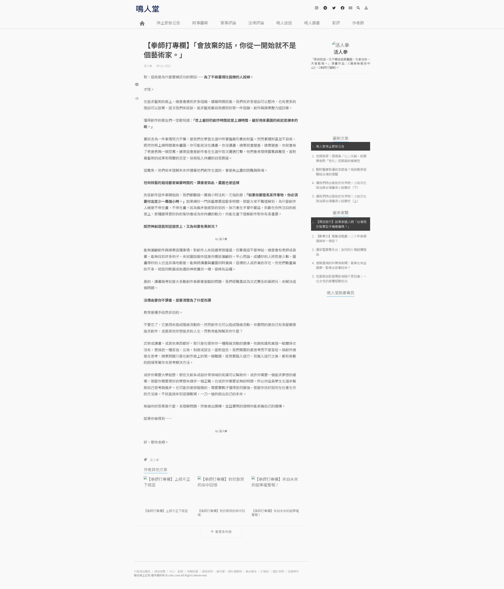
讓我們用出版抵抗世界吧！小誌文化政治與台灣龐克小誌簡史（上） (341, 198)
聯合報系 (251, 571)
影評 (336, 23)
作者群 (358, 23)
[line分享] (137, 84)
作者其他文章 (155, 469)
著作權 (220, 571)
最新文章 (340, 138)
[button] (137, 98)
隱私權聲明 (235, 571)
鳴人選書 (312, 23)
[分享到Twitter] (137, 72)
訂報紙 (265, 571)
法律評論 (256, 23)
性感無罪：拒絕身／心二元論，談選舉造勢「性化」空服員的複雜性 (341, 158)
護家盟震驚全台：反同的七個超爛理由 (341, 252)
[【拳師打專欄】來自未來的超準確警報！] (275, 492)
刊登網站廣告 (142, 571)
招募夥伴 (293, 571)
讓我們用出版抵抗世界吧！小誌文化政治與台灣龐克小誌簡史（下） (341, 185)
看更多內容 (223, 531)
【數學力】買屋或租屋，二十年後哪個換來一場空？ (341, 238)
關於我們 (278, 571)
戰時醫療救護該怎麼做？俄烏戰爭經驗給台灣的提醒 (341, 171)
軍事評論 (228, 23)
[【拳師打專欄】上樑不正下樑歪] (167, 492)
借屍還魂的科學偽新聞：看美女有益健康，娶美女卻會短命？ (341, 265)
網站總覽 (159, 571)
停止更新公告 (168, 23)
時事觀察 (200, 23)
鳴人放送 (284, 23)
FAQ (171, 571)
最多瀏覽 (340, 212)
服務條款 (207, 571)
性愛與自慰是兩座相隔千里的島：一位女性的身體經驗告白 (341, 278)
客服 (180, 571)
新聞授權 (192, 571)
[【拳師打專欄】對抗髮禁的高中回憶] (221, 492)
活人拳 (148, 66)
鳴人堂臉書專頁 (340, 292)
